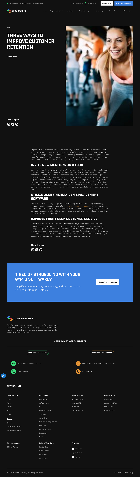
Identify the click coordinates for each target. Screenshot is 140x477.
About (45, 11)
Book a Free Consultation (123, 3)
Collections (75, 407)
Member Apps (108, 399)
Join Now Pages (109, 410)
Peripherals (43, 454)
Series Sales (43, 458)
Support (9, 423)
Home (9, 399)
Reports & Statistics (45, 429)
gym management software (77, 206)
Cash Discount (44, 451)
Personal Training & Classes (48, 422)
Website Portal (108, 407)
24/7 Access (127, 11)
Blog (51, 11)
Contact (9, 414)
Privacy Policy (128, 473)
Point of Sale (43, 447)
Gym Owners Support (14, 426)
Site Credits (117, 473)
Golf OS (41, 437)
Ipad (40, 407)
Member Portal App (110, 403)
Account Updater (77, 410)
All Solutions (43, 399)
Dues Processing (77, 399)
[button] (59, 11)
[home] (16, 11)
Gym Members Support (14, 430)
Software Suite (44, 403)
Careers (9, 407)
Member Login (106, 3)
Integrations (43, 433)
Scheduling (43, 418)
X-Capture (42, 414)
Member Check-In (45, 410)
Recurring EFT (76, 403)
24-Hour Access (12, 447)
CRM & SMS (43, 425)
